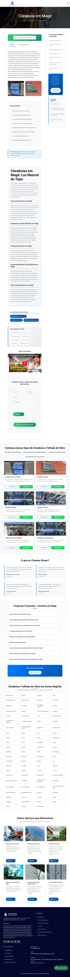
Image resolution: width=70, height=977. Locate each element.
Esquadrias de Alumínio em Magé (18, 316)
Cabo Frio (55, 705)
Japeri (38, 737)
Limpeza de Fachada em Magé (31, 320)
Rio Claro (55, 770)
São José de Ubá (41, 787)
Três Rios (39, 801)
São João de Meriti (26, 787)
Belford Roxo (9, 705)
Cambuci (24, 711)
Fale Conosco (36, 672)
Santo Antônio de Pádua (11, 780)
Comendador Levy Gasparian (10, 721)
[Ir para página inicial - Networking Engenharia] (10, 914)
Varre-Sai (8, 806)
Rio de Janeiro (40, 775)
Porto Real (24, 765)
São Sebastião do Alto (26, 792)
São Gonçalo (55, 780)
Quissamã (8, 770)
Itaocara (55, 733)
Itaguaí (23, 733)
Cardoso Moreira (25, 715)
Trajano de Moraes (26, 801)
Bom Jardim (24, 705)
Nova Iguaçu (9, 756)
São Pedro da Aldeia (10, 792)
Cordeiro (39, 721)
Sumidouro (39, 797)
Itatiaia (23, 737)
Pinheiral (39, 761)
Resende (23, 770)
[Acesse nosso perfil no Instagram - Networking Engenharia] (15, 941)
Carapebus (8, 715)
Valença (54, 801)
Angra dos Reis (9, 695)
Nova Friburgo (56, 751)
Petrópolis (24, 761)
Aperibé (23, 695)
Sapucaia (39, 792)
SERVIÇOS (31, 20)
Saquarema (55, 792)
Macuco (23, 742)
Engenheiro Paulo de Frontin (26, 727)
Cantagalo (55, 711)
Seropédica (8, 797)
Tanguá (54, 797)
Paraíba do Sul (40, 756)
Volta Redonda (40, 806)
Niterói (38, 751)
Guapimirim (39, 727)
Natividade (8, 751)
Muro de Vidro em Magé (16, 320)
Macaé (7, 742)
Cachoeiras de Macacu (11, 711)
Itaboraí (8, 733)
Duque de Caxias (10, 727)
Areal (54, 695)
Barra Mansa (56, 700)
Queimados (55, 765)
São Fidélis (24, 780)
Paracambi (24, 756)
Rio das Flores (9, 775)
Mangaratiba (40, 742)
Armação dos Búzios (10, 700)
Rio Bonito (39, 770)
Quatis (38, 765)
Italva (38, 733)
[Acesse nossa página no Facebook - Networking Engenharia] (4, 941)
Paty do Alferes (9, 761)
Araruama (39, 695)
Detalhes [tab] (12, 44)
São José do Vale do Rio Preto (58, 787)
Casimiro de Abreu (57, 715)
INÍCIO (25, 20)
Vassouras (24, 806)
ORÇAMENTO (26, 486)
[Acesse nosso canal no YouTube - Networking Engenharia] (18, 941)
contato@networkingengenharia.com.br (58, 114)
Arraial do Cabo (25, 700)
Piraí (54, 761)
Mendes (8, 747)
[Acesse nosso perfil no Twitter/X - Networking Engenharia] (11, 941)
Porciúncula (8, 765)
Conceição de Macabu (27, 721)
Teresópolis (8, 801)
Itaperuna (8, 737)
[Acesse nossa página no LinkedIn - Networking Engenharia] (8, 941)
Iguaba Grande (56, 727)
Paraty (54, 756)
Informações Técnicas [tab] (23, 44)
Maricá (54, 742)
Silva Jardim (24, 797)
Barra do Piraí (40, 700)
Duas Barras (55, 721)
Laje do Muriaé (56, 737)
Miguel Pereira (40, 747)
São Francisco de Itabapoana (41, 780)
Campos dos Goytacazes (42, 711)
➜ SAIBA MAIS (12, 486)
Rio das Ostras (25, 775)
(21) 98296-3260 (55, 103)
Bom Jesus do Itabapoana (40, 705)
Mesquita (24, 747)
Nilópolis (23, 751)
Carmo (38, 715)
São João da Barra (10, 787)
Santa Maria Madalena (58, 775)
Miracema (55, 747)
